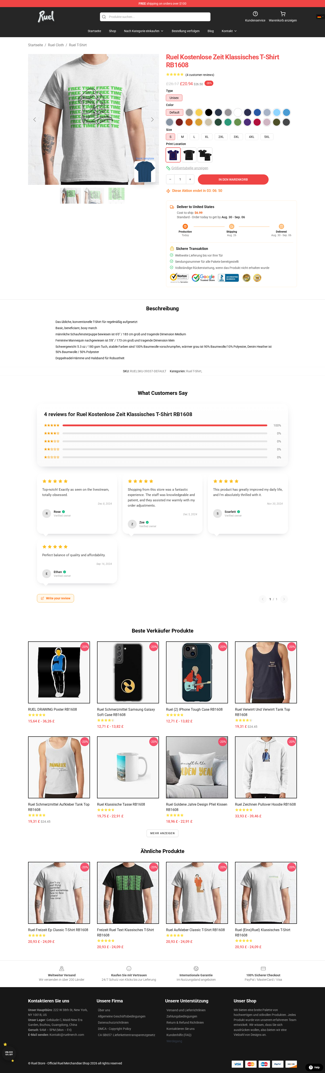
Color (170, 105)
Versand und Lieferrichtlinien (186, 1010)
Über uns (104, 1010)
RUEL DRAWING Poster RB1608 (52, 709)
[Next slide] (152, 119)
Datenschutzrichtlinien (113, 1022)
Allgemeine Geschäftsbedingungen (121, 1016)
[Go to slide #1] (70, 196)
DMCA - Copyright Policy (114, 1029)
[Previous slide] (35, 119)
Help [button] (317, 1067)
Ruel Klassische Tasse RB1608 (121, 804)
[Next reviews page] (284, 599)
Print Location (176, 144)
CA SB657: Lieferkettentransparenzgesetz (126, 1035)
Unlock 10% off (9, 1053)
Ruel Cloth (56, 45)
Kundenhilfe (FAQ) (178, 1035)
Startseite (35, 45)
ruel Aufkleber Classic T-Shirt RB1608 (195, 930)
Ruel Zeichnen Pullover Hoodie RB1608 (265, 804)
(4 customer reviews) (199, 75)
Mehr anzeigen (162, 833)
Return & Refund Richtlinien (185, 1022)
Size (169, 129)
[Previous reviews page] (263, 599)
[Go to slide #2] (93, 196)
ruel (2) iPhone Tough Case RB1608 (194, 709)
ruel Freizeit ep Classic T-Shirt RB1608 (58, 930)
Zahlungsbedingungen (181, 1016)
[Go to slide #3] (116, 196)
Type (169, 91)
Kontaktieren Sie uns (180, 1029)
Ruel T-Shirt (78, 45)
